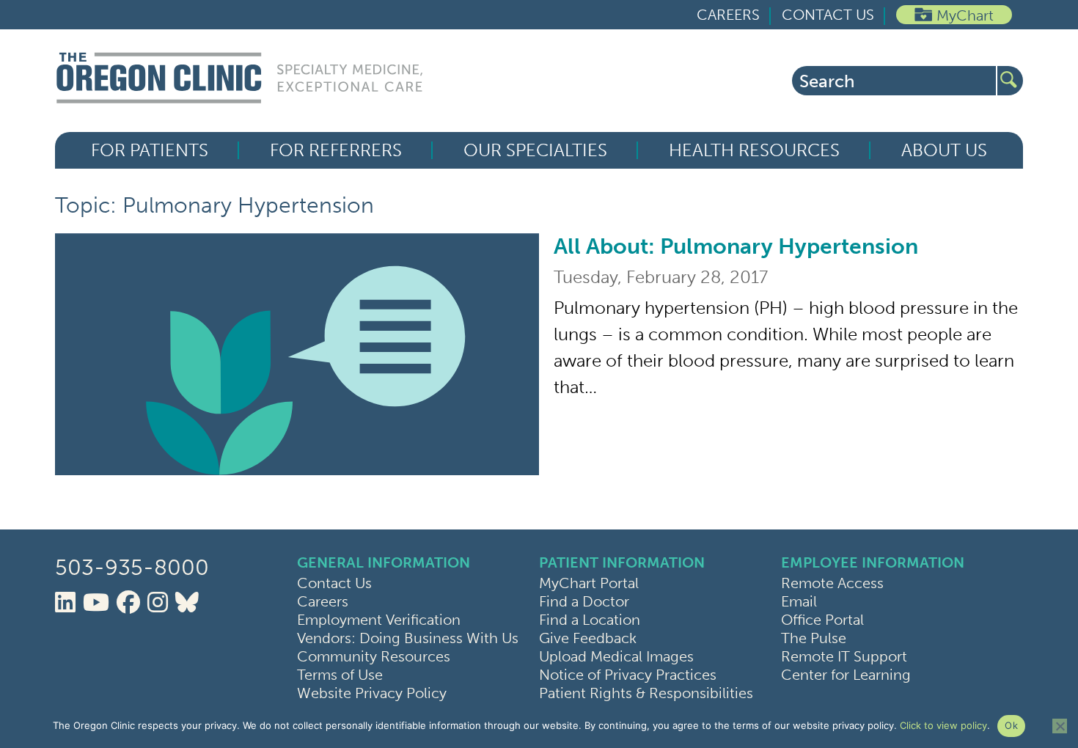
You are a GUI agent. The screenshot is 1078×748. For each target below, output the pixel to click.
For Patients (149, 150)
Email (799, 601)
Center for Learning (846, 674)
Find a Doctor (584, 601)
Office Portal (822, 619)
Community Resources (373, 656)
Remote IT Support (844, 656)
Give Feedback (588, 638)
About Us (944, 150)
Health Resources (754, 150)
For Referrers (336, 150)
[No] (1059, 726)
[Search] (1010, 80)
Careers (728, 14)
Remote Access (832, 583)
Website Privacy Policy (372, 693)
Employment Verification (379, 619)
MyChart (965, 15)
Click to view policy (943, 725)
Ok (1011, 725)
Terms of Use (340, 674)
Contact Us (828, 14)
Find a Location (589, 619)
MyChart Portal (589, 583)
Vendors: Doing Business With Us (407, 638)
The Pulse (813, 638)
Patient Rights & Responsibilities (646, 693)
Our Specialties (535, 150)
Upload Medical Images (616, 656)
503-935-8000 (132, 567)
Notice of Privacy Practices (627, 674)
